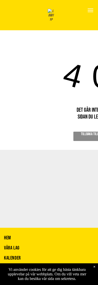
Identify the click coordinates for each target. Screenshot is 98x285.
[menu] (90, 10)
